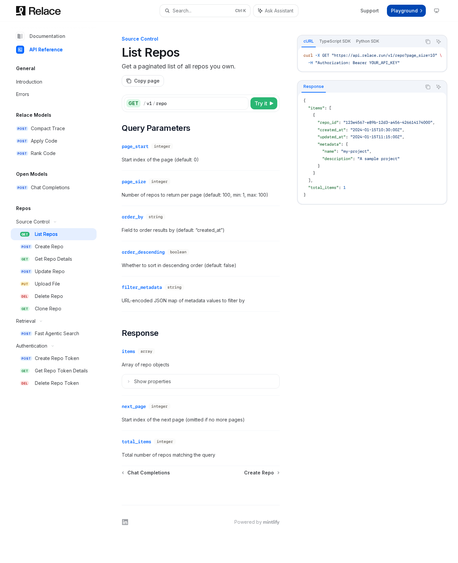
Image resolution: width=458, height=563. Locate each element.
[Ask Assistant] (438, 41)
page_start (135, 146)
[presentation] (372, 59)
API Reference (46, 49)
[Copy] (242, 103)
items (128, 351)
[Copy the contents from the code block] (427, 41)
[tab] (308, 41)
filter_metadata (142, 287)
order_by (132, 216)
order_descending (143, 252)
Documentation (47, 36)
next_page (134, 406)
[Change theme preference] (436, 10)
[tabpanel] (372, 59)
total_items (136, 441)
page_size (134, 181)
